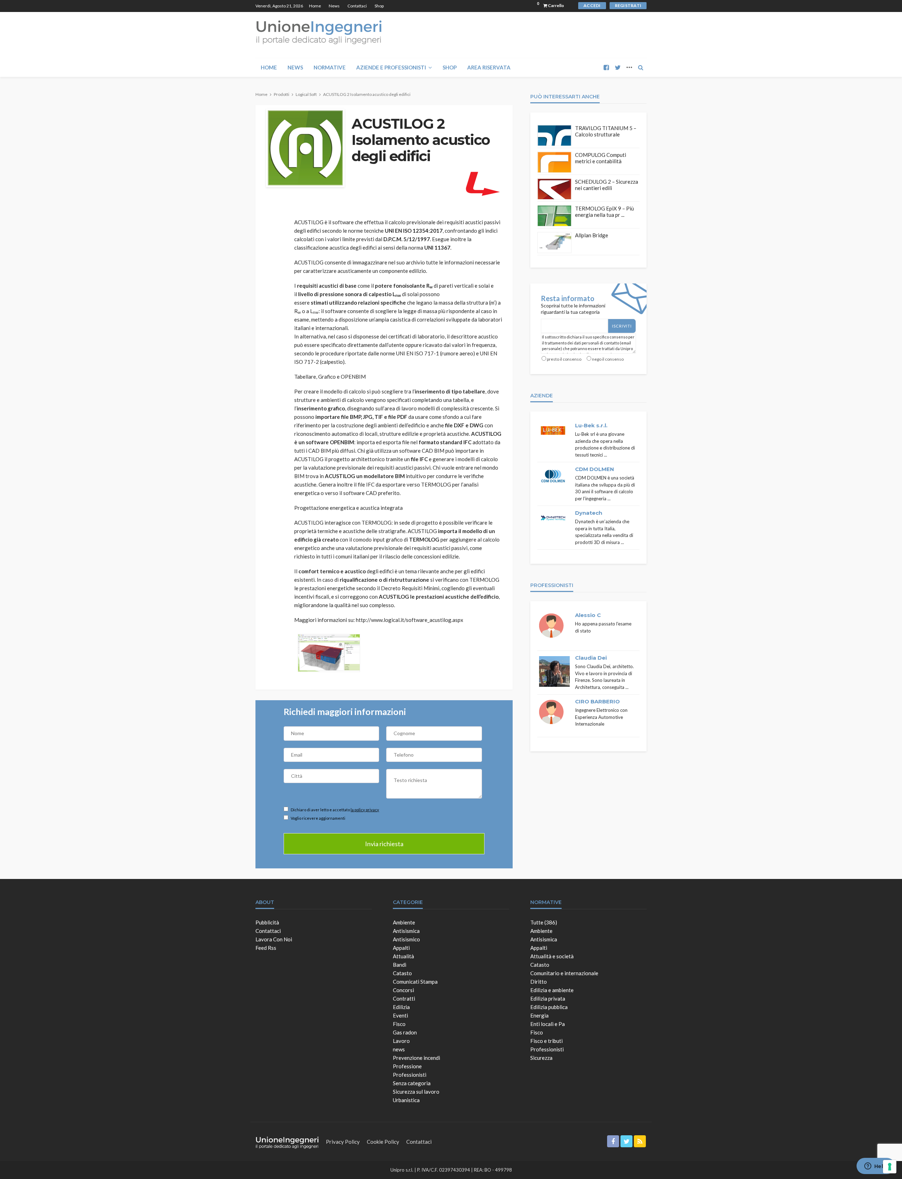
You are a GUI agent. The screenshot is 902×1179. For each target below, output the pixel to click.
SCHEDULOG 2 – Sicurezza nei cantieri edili (606, 184)
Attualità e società (552, 956)
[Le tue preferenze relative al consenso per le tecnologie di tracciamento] (889, 1166)
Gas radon (405, 1032)
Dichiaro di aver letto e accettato (334, 809)
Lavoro (401, 1041)
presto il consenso (564, 359)
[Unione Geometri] (318, 31)
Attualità (403, 956)
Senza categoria (412, 1083)
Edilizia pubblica (549, 1007)
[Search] (641, 67)
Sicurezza (541, 1058)
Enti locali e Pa (547, 1024)
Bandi (399, 964)
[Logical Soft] (482, 183)
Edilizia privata (547, 998)
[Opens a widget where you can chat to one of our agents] (875, 1166)
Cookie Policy (383, 1141)
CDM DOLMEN (594, 469)
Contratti (404, 998)
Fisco (399, 1024)
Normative (330, 67)
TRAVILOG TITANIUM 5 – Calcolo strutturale (605, 131)
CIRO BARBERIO (597, 701)
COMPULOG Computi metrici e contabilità (600, 158)
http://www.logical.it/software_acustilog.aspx (409, 620)
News (334, 5)
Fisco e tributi (546, 1041)
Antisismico (406, 939)
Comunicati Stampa (415, 981)
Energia (539, 1015)
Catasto (402, 973)
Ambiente (404, 922)
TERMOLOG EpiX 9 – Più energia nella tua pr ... (604, 211)
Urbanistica (406, 1100)
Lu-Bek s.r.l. (591, 425)
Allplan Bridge (591, 235)
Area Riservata (489, 67)
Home (315, 5)
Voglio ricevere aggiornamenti (317, 818)
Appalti (401, 948)
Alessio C (588, 615)
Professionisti (409, 1074)
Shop (379, 5)
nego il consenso (608, 359)
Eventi (400, 1015)
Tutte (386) (543, 922)
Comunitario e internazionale (564, 973)
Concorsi (403, 990)
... (605, 455)
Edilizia (401, 1007)
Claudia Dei (591, 657)
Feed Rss (265, 948)
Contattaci (357, 5)
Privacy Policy (343, 1141)
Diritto (538, 981)
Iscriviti (622, 326)
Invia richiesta (384, 844)
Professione (407, 1066)
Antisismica (406, 931)
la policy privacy (365, 809)
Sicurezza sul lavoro (416, 1091)
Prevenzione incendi (416, 1058)
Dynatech (588, 512)
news (399, 1049)
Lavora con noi (273, 939)
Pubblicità (267, 922)
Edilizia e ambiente (552, 990)
